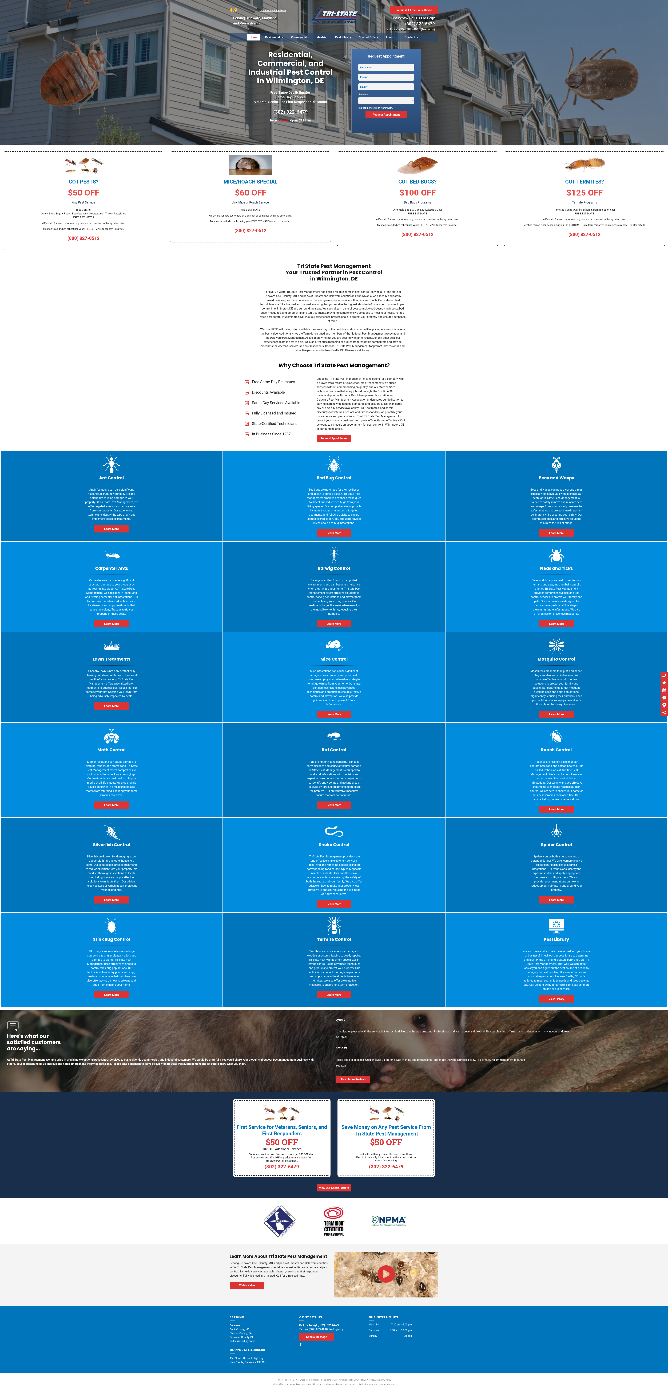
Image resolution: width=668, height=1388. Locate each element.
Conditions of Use (329, 1379)
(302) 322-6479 (420, 23)
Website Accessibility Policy (379, 1379)
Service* (363, 94)
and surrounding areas (242, 1341)
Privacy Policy (283, 1379)
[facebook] (300, 1345)
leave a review (154, 1063)
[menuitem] (253, 37)
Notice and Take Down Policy (352, 1379)
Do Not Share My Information (306, 1379)
